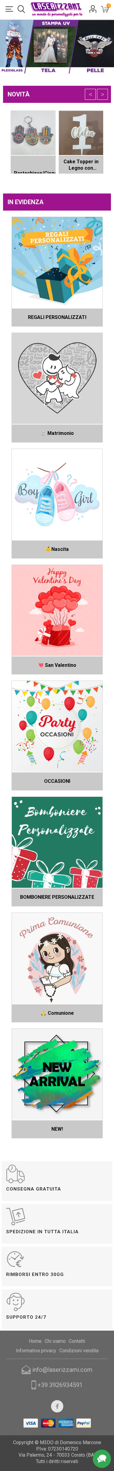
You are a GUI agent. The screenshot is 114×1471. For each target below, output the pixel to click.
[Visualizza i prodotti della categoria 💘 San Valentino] (57, 610)
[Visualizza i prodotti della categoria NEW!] (57, 1074)
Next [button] (102, 94)
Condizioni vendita (78, 1351)
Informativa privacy (36, 1351)
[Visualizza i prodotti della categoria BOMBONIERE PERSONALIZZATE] (57, 842)
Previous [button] (90, 94)
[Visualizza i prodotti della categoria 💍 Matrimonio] (57, 378)
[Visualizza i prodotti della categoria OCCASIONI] (57, 726)
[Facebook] (57, 1406)
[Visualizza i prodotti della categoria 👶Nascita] (57, 494)
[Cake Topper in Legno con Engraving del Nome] (81, 133)
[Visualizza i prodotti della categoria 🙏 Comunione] (57, 958)
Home (35, 1341)
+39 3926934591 (60, 1385)
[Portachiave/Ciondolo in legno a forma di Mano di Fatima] (33, 133)
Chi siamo (55, 1341)
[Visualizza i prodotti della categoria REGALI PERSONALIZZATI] (57, 262)
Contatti (77, 1341)
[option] (57, 142)
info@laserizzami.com (62, 1369)
